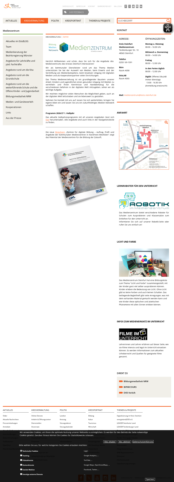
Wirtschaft (92, 427)
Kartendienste (28, 465)
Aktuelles (8, 410)
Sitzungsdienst (65, 423)
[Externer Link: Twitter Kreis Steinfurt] (129, 6)
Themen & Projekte (126, 410)
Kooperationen (13, 107)
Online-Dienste (37, 416)
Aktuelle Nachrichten (11, 419)
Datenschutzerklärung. (143, 441)
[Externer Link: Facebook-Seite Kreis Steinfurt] (126, 6)
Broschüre (60, 132)
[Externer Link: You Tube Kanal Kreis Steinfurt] (133, 6)
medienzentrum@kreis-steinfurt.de (140, 95)
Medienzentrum (11, 30)
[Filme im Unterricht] (133, 339)
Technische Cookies (30, 451)
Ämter (65, 37)
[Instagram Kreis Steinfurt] (137, 6)
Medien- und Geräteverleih (19, 101)
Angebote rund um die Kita (19, 69)
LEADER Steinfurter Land (126, 423)
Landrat (63, 416)
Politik (63, 410)
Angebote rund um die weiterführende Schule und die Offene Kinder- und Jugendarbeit (22, 87)
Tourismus (92, 423)
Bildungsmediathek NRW (18, 96)
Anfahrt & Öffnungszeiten (41, 419)
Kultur (90, 419)
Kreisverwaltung (53, 37)
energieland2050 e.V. (125, 419)
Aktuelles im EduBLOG (17, 41)
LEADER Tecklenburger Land (127, 427)
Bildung (91, 416)
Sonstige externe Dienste (32, 474)
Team (8, 46)
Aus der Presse (13, 118)
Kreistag (63, 419)
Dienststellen (36, 423)
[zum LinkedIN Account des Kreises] (141, 6)
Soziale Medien (28, 470)
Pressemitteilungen (10, 423)
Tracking (25, 456)
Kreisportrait (95, 410)
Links (8, 112)
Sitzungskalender (66, 427)
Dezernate (35, 427)
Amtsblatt (6, 427)
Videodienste (27, 460)
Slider (5, 416)
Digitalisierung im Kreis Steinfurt (129, 416)
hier (47, 119)
